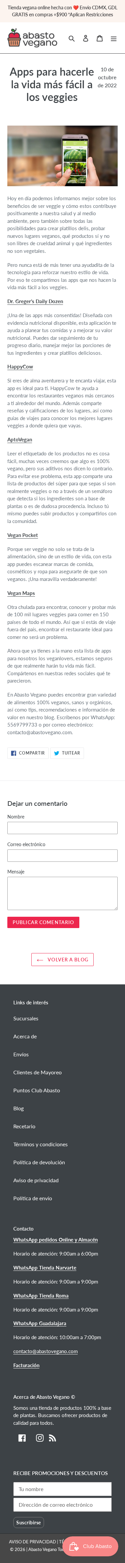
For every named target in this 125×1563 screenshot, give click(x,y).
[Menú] (114, 37)
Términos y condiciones (40, 1144)
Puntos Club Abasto (36, 1090)
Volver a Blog (67, 959)
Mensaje (15, 871)
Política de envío (32, 1198)
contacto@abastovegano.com (45, 1351)
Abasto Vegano (42, 1549)
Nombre (15, 816)
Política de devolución (39, 1162)
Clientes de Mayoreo (37, 1072)
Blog (18, 1108)
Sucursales (25, 1018)
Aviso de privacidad (36, 1180)
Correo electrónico (26, 844)
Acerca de (25, 1036)
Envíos (21, 1054)
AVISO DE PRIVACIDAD (33, 1541)
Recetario (24, 1126)
